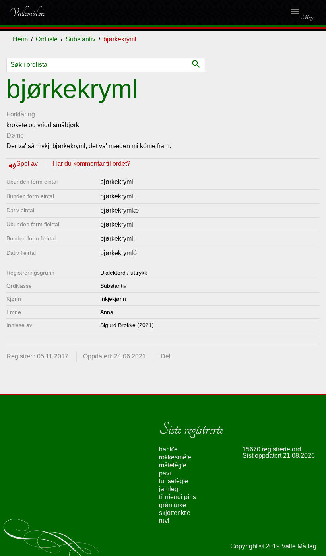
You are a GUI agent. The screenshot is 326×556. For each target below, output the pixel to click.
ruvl (164, 520)
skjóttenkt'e (174, 513)
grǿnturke (172, 505)
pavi (165, 473)
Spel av (27, 163)
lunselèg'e (173, 481)
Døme (15, 135)
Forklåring (20, 114)
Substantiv (80, 39)
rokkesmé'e (175, 457)
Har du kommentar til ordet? (91, 163)
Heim (20, 39)
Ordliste (47, 39)
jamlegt (169, 489)
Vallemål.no (27, 12)
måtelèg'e (172, 465)
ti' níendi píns (177, 497)
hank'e (168, 449)
